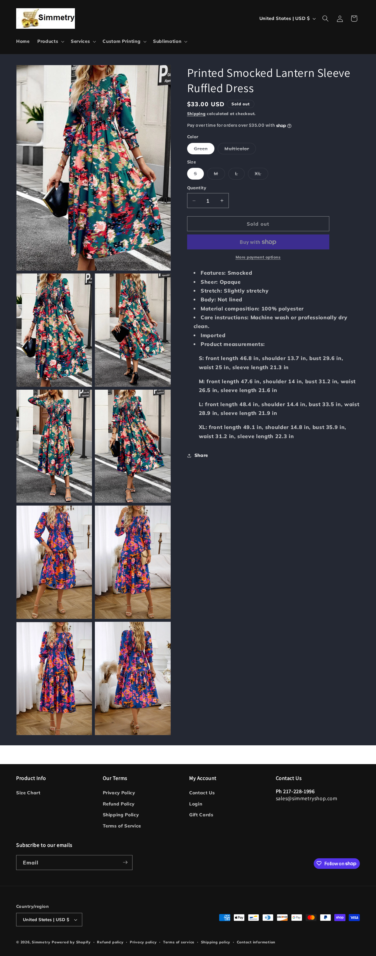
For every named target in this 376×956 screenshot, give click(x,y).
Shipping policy (216, 942)
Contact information (256, 942)
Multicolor (240, 150)
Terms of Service (122, 826)
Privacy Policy (119, 793)
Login (195, 804)
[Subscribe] (125, 862)
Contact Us (202, 793)
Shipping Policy (121, 815)
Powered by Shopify (71, 942)
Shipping (196, 113)
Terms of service (178, 942)
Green (204, 150)
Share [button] (201, 455)
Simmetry (41, 942)
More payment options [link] (258, 257)
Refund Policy (119, 804)
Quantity (197, 188)
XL (261, 175)
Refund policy (110, 942)
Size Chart (28, 793)
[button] (50, 41)
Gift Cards (201, 815)
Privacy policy (143, 942)
